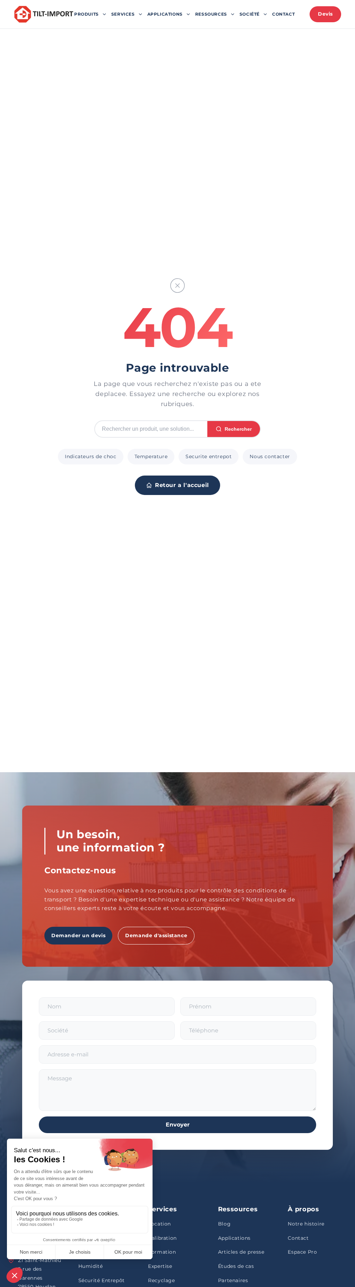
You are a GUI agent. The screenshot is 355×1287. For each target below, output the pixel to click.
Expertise (160, 1266)
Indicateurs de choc (90, 456)
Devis (325, 14)
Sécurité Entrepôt (101, 1280)
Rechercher (238, 429)
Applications (165, 14)
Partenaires (233, 1280)
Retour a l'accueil (182, 485)
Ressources (211, 14)
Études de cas (236, 1266)
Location (159, 1224)
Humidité (90, 1266)
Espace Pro (302, 1252)
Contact (283, 14)
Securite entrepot (208, 456)
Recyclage (161, 1280)
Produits (86, 14)
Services (123, 14)
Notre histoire (306, 1224)
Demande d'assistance (156, 935)
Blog (224, 1224)
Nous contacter (270, 456)
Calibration (162, 1238)
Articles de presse (241, 1252)
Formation (162, 1252)
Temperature (151, 456)
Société (250, 14)
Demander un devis (78, 935)
